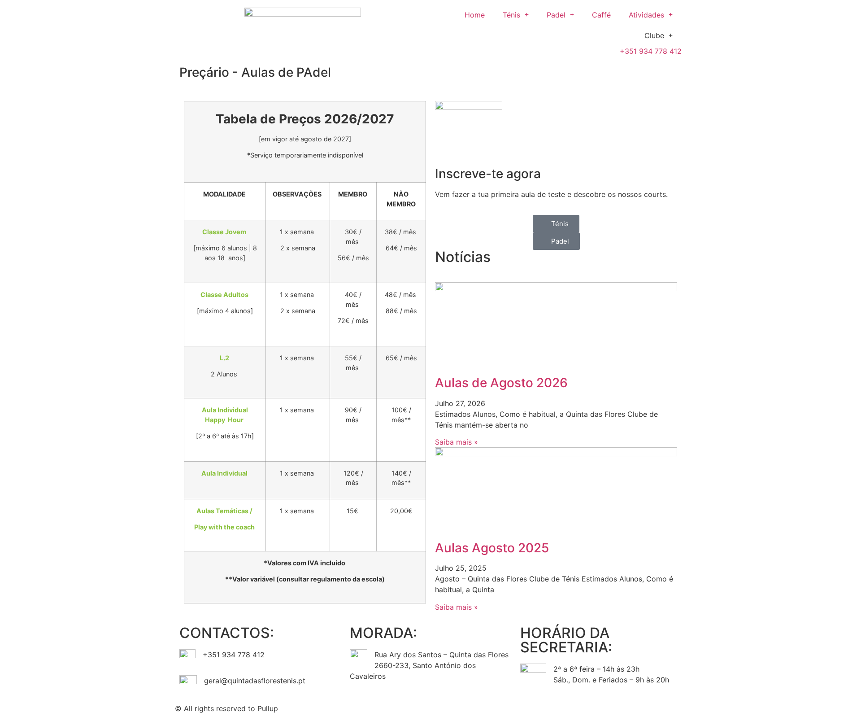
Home (475, 14)
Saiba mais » (456, 441)
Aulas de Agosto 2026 (501, 382)
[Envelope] (491, 707)
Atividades (646, 14)
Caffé (601, 14)
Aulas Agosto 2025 (492, 547)
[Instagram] (466, 707)
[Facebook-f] (441, 707)
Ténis (511, 14)
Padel (556, 14)
